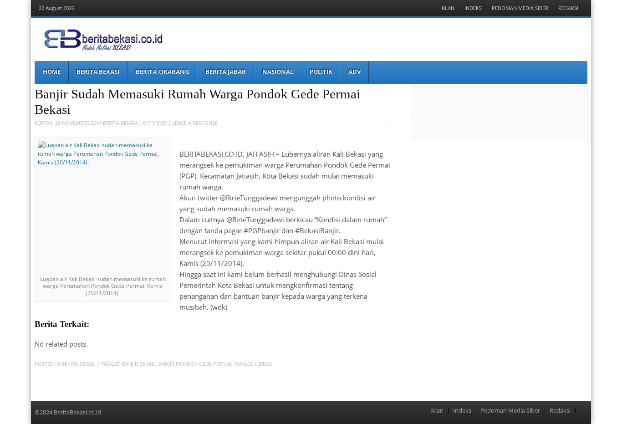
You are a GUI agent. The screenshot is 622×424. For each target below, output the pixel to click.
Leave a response (195, 122)
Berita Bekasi (97, 71)
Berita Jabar (225, 71)
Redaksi (568, 7)
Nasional (277, 71)
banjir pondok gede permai (194, 363)
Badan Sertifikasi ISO (442, 99)
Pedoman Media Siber (520, 7)
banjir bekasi (139, 363)
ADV (354, 71)
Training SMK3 (433, 114)
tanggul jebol (253, 363)
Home (52, 71)
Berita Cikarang (162, 71)
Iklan (447, 7)
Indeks (473, 7)
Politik (321, 71)
